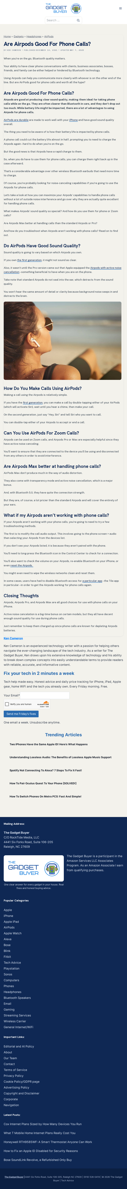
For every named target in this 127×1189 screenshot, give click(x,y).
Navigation (11, 1105)
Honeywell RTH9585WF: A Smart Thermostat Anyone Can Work (48, 1142)
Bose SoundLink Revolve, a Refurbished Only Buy (38, 1160)
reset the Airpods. (21, 565)
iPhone (73, 119)
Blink (7, 951)
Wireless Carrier (15, 1021)
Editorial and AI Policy (19, 1046)
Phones (9, 986)
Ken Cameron (14, 50)
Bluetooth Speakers (17, 998)
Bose (7, 945)
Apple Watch (13, 933)
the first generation (29, 260)
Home (7, 36)
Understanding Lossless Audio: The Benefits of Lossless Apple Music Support (61, 757)
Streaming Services (17, 1015)
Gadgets (19, 36)
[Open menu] (120, 8)
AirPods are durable (16, 119)
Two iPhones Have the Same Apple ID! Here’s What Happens (49, 744)
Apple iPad (11, 922)
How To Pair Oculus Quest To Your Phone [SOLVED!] (43, 783)
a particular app (92, 580)
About (8, 1052)
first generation (33, 402)
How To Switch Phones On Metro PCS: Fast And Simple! (45, 796)
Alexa (7, 939)
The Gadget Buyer (13, 1177)
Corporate (11, 1099)
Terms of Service (15, 1070)
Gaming (9, 1009)
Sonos (8, 974)
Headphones (33, 36)
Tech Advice (12, 962)
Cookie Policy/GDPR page (21, 1081)
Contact (9, 1064)
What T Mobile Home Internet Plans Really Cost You (39, 1133)
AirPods (48, 36)
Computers (11, 980)
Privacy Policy (14, 1076)
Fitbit (7, 957)
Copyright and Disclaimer (21, 1093)
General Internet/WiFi (18, 1027)
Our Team (10, 1058)
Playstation (11, 968)
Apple (8, 910)
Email (7, 1003)
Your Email (12, 695)
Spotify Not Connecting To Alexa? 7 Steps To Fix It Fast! (46, 770)
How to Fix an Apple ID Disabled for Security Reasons (41, 1151)
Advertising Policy (16, 1087)
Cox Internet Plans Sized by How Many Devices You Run (43, 1124)
